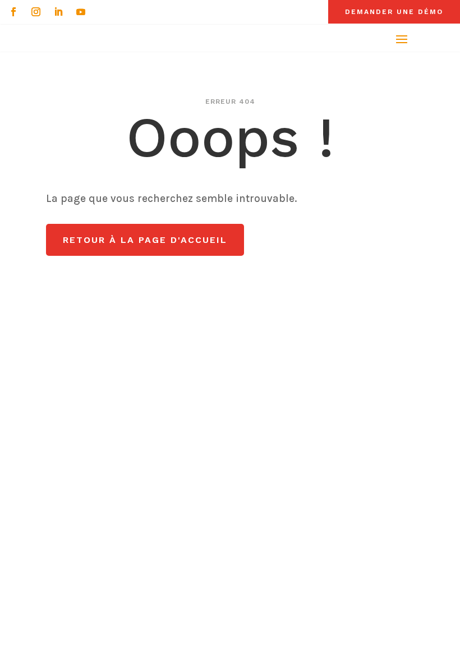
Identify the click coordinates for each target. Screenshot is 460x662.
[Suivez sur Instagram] (36, 12)
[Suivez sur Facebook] (13, 12)
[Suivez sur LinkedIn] (58, 12)
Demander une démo (394, 12)
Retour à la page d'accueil (145, 240)
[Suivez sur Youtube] (81, 12)
